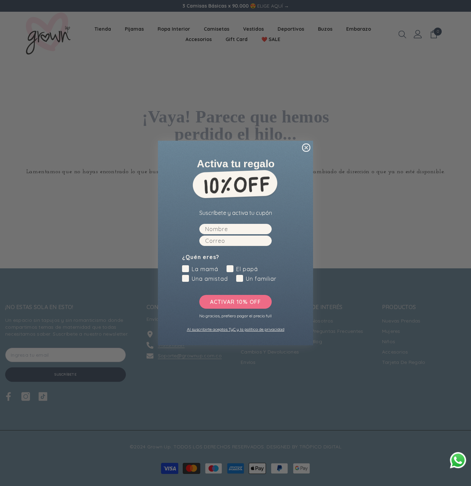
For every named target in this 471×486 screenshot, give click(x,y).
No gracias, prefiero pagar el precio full (235, 315)
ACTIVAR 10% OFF (235, 301)
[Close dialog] (306, 147)
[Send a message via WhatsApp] (458, 460)
